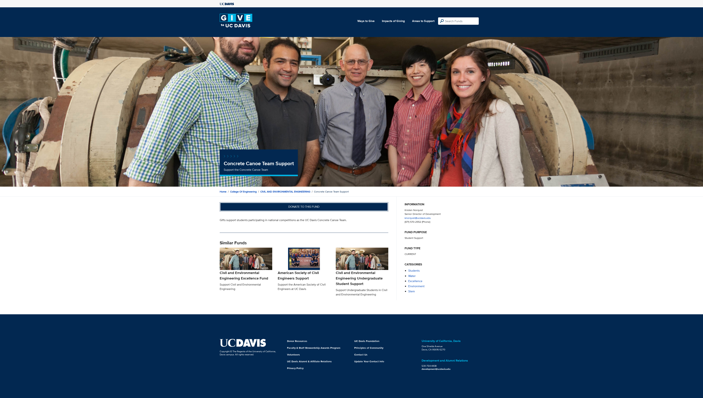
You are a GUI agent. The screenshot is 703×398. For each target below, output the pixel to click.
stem (411, 291)
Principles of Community (368, 348)
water (412, 276)
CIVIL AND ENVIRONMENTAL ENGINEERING (285, 191)
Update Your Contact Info (369, 361)
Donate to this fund (303, 207)
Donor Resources (297, 341)
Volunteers (293, 354)
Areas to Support (423, 21)
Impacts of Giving (393, 21)
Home (223, 191)
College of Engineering (243, 191)
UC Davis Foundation (366, 341)
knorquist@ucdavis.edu (418, 218)
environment (416, 286)
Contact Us (360, 354)
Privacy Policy (295, 368)
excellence (415, 281)
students (414, 271)
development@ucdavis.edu (436, 369)
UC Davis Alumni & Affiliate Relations (309, 361)
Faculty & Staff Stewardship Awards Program (313, 348)
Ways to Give (366, 21)
